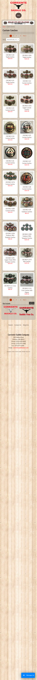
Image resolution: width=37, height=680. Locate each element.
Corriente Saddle (17, 351)
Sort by (4, 39)
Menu (18, 15)
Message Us (30, 675)
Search (10, 325)
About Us (26, 325)
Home (4, 26)
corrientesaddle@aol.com (20, 348)
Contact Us (17, 325)
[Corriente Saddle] (18, 11)
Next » (25, 35)
